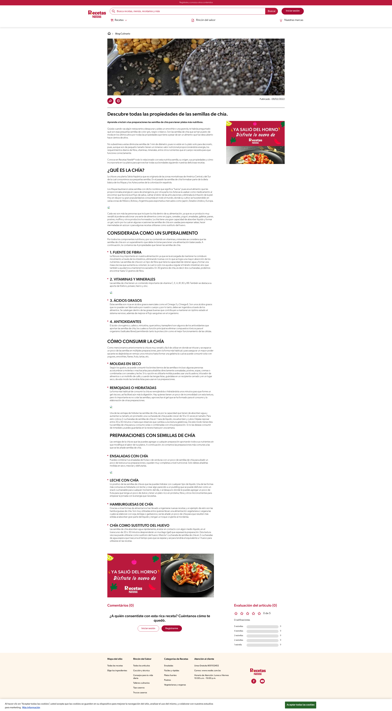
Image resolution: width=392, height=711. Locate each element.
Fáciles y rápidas (171, 671)
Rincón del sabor (205, 20)
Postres (167, 680)
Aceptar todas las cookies (301, 705)
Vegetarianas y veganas (175, 685)
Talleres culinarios (141, 683)
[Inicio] (97, 14)
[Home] (109, 34)
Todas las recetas (115, 666)
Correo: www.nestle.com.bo (207, 671)
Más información (31, 707)
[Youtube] (262, 681)
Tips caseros (139, 688)
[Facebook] (253, 681)
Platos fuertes (170, 675)
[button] (110, 101)
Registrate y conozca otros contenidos (196, 2)
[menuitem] (119, 21)
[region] (196, 705)
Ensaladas (168, 666)
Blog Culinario (122, 34)
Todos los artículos (141, 666)
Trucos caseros (140, 693)
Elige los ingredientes (117, 671)
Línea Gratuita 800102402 (206, 666)
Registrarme (171, 628)
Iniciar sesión (148, 628)
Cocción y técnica (141, 671)
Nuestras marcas (293, 20)
